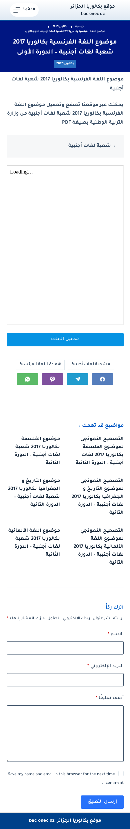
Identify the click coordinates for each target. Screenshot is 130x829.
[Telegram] (77, 379)
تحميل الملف (65, 339)
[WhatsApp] (27, 379)
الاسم (116, 634)
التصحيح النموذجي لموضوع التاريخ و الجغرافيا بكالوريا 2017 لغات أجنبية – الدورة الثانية (98, 497)
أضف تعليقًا (110, 698)
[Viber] (52, 379)
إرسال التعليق (102, 801)
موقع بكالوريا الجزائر (93, 6)
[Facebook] (102, 379)
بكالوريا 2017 (65, 63)
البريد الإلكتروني (105, 666)
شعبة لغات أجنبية (91, 364)
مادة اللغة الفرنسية (40, 364)
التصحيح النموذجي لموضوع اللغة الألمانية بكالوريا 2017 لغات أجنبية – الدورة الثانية (99, 547)
